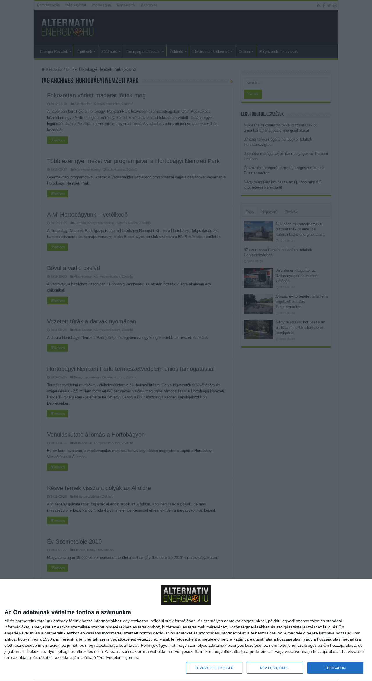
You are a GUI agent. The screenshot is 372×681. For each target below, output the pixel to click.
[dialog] (186, 630)
